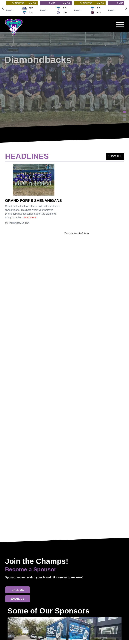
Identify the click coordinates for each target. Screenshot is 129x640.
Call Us (17, 589)
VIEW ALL (115, 156)
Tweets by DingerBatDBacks (76, 233)
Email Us (17, 598)
